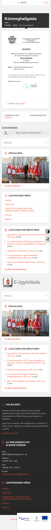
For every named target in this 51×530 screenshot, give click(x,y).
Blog (15, 25)
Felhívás (8, 215)
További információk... (11, 433)
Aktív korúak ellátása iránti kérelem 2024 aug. (26, 262)
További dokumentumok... (16, 269)
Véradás (8, 200)
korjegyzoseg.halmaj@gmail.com (15, 474)
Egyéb (22, 103)
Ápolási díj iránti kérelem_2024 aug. (22, 251)
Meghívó (8, 219)
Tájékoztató (9, 204)
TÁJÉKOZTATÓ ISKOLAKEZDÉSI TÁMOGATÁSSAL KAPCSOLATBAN (19, 209)
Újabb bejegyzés (12, 115)
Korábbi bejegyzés (38, 115)
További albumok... (13, 186)
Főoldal (8, 25)
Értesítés (8, 117)
